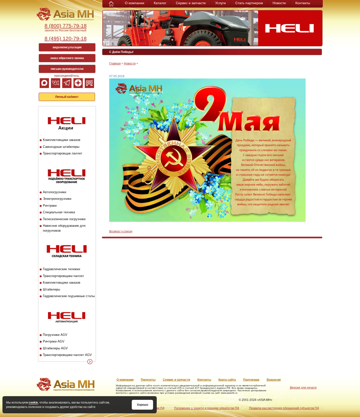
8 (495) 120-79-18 (66, 38)
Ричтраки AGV (53, 341)
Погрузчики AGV (55, 335)
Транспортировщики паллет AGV (67, 355)
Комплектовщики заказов (61, 140)
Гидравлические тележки (61, 269)
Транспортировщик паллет (62, 153)
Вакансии (274, 379)
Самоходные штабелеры (61, 147)
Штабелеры (51, 289)
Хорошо (142, 404)
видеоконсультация (67, 47)
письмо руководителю (67, 69)
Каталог (160, 3)
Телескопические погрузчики (64, 219)
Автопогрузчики (54, 192)
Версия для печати (303, 387)
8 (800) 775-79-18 (66, 25)
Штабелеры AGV (55, 348)
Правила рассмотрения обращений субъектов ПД (284, 408)
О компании (134, 3)
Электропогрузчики (57, 199)
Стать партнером (249, 3)
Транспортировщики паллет (63, 276)
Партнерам (251, 379)
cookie (33, 402)
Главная (115, 63)
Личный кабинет (67, 97)
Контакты (302, 3)
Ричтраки (50, 205)
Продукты (148, 379)
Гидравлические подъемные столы (69, 296)
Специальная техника (59, 212)
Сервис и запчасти (191, 3)
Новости (279, 3)
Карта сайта (227, 379)
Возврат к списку (120, 231)
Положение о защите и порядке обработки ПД (206, 408)
